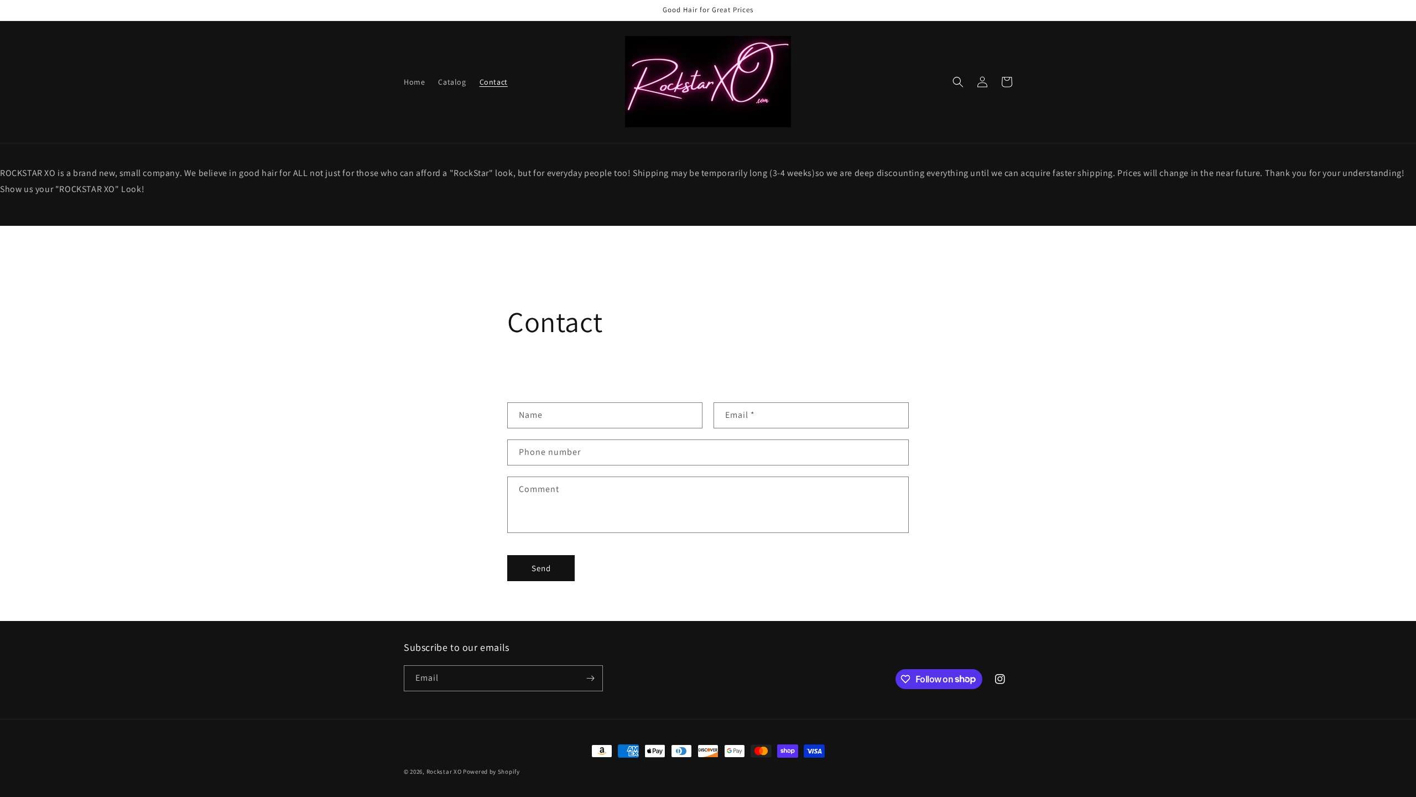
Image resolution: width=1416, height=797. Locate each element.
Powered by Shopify (491, 771)
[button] (958, 82)
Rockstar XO (444, 771)
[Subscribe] (590, 678)
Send (541, 568)
